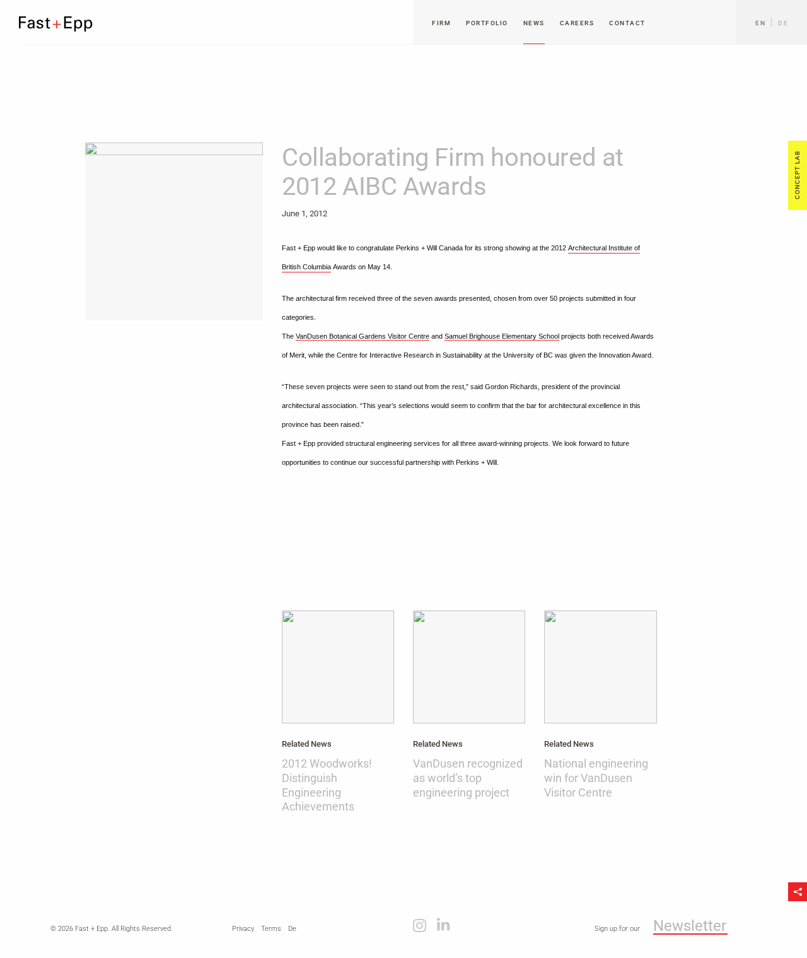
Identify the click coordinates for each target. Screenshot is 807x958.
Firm (441, 23)
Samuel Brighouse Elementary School (501, 336)
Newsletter (689, 926)
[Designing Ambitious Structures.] (56, 24)
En (760, 23)
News (534, 23)
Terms (271, 929)
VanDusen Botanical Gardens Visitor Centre (362, 336)
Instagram (419, 924)
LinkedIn (443, 924)
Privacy (243, 929)
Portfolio (487, 23)
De (783, 23)
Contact (627, 23)
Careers (577, 23)
